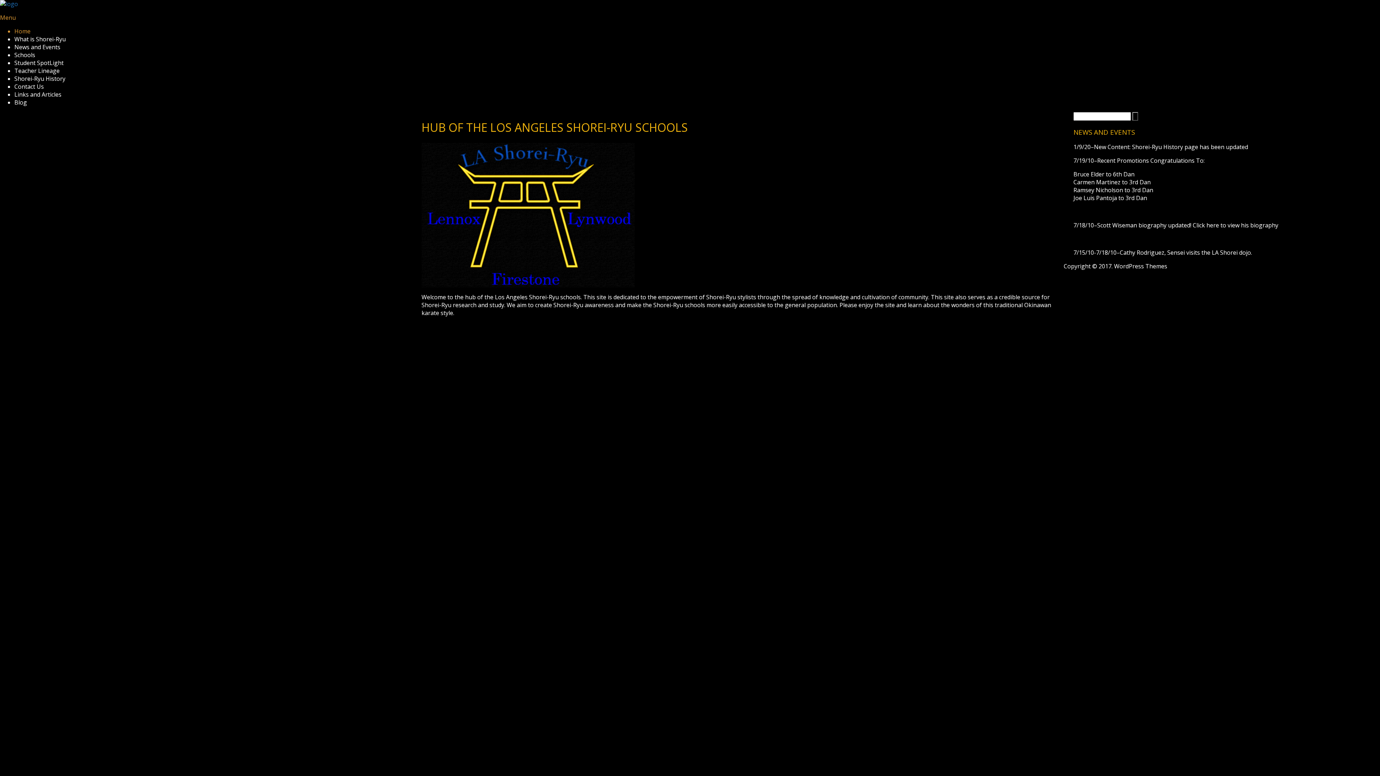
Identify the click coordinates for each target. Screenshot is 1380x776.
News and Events (37, 47)
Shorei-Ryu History (39, 79)
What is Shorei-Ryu (40, 39)
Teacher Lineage (37, 71)
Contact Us (29, 87)
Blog (20, 102)
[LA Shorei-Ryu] (9, 4)
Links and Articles (37, 94)
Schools (24, 55)
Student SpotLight (39, 63)
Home (22, 31)
